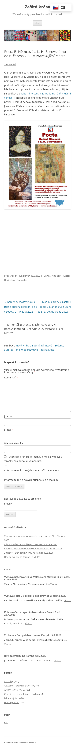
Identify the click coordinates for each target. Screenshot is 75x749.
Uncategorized (11, 702)
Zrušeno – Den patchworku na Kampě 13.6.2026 (28, 552)
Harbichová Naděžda (15, 280)
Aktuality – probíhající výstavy (19, 685)
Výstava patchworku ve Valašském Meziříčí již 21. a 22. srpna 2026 (37, 578)
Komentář (11, 377)
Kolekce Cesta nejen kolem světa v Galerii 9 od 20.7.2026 (33, 548)
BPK (6, 722)
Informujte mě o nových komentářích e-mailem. (32, 470)
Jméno (9, 416)
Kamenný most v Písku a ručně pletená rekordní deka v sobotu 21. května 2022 (21, 306)
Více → (53, 584)
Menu (37, 23)
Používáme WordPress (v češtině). (20, 742)
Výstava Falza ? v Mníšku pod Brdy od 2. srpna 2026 (30, 544)
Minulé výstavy (12, 698)
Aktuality (56, 275)
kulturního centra (31, 93)
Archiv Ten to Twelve (14, 689)
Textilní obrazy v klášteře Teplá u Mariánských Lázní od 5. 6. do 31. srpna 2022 (54, 306)
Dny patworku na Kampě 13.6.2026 (22, 556)
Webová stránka (13, 443)
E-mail (9, 429)
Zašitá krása (37, 7)
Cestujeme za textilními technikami (22, 694)
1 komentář (10, 64)
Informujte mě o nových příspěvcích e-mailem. (31, 479)
